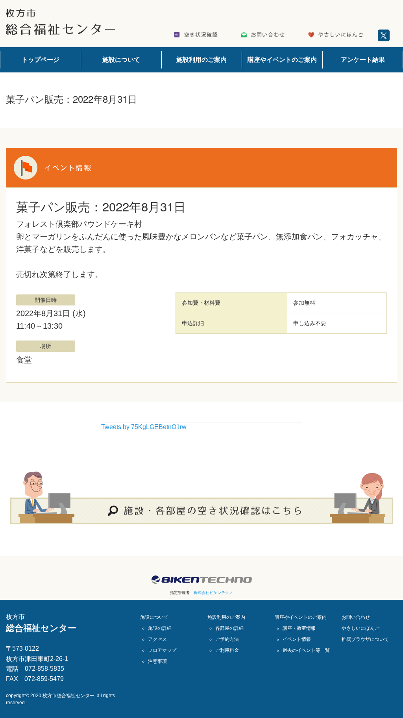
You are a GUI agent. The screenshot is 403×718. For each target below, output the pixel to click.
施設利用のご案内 (201, 59)
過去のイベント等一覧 (306, 650)
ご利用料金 (227, 650)
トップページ (40, 59)
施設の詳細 (160, 628)
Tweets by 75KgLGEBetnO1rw (144, 427)
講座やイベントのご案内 (282, 59)
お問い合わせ (356, 617)
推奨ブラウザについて (365, 639)
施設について (121, 59)
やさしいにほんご (360, 628)
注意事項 (157, 661)
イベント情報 (297, 639)
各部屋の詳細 (229, 628)
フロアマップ (162, 650)
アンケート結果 (363, 59)
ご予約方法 (227, 639)
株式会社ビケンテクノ (213, 592)
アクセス (157, 639)
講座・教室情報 (299, 628)
